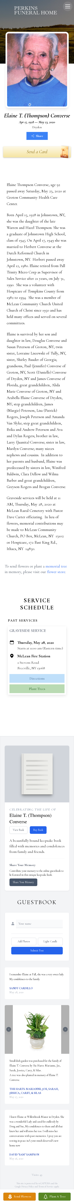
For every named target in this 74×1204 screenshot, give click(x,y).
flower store (56, 572)
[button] (37, 1029)
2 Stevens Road (28, 662)
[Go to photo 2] (38, 1051)
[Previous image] (8, 1029)
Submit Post (37, 950)
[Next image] (65, 1029)
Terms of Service (45, 1186)
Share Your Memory (23, 882)
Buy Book (38, 830)
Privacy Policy (28, 1186)
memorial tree (56, 566)
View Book (18, 830)
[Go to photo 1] (36, 1051)
